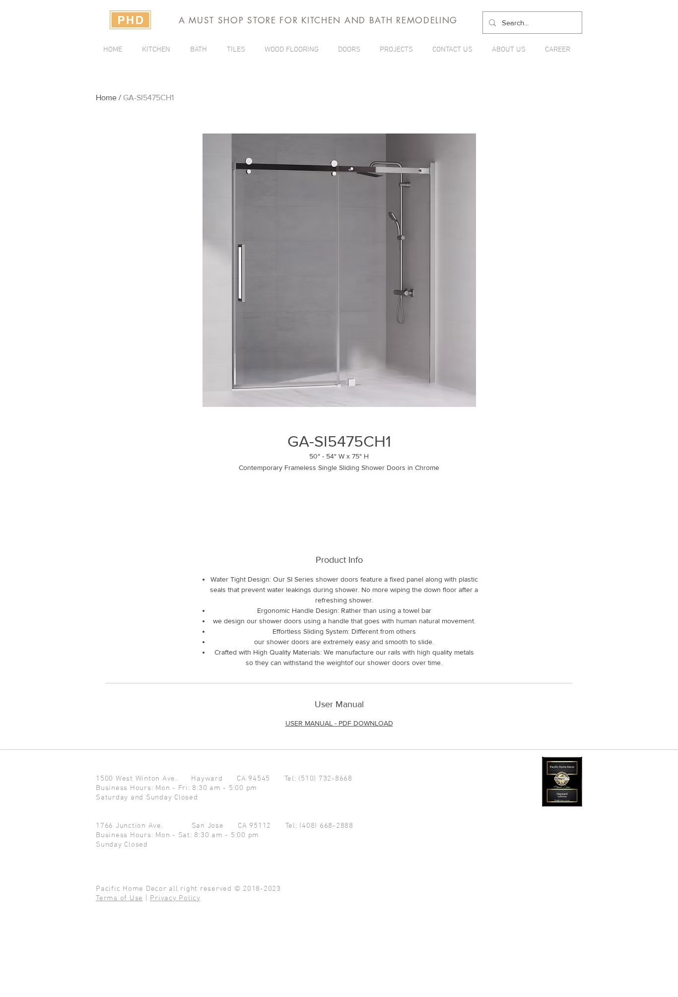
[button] (398, 49)
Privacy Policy (175, 898)
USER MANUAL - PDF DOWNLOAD (339, 723)
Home (106, 97)
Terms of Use (119, 898)
